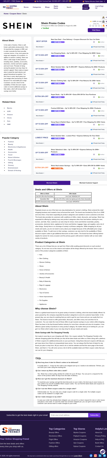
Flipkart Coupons (79, 436)
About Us (98, 432)
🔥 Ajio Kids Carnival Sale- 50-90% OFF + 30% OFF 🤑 (50, 1)
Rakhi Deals (56, 7)
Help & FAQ (99, 439)
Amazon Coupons (80, 439)
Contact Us (99, 446)
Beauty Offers (54, 432)
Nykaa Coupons (79, 446)
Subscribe (94, 415)
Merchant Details (51, 183)
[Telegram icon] (105, 455)
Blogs (47, 7)
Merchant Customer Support (89, 183)
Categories (37, 7)
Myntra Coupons (79, 432)
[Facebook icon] (92, 455)
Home (6, 14)
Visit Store (96, 30)
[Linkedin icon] (101, 455)
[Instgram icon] (96, 455)
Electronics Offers (55, 436)
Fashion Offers (54, 443)
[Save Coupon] (94, 42)
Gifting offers (53, 446)
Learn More (78, 456)
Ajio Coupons (78, 443)
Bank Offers (99, 443)
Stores (26, 7)
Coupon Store (15, 14)
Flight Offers (53, 439)
